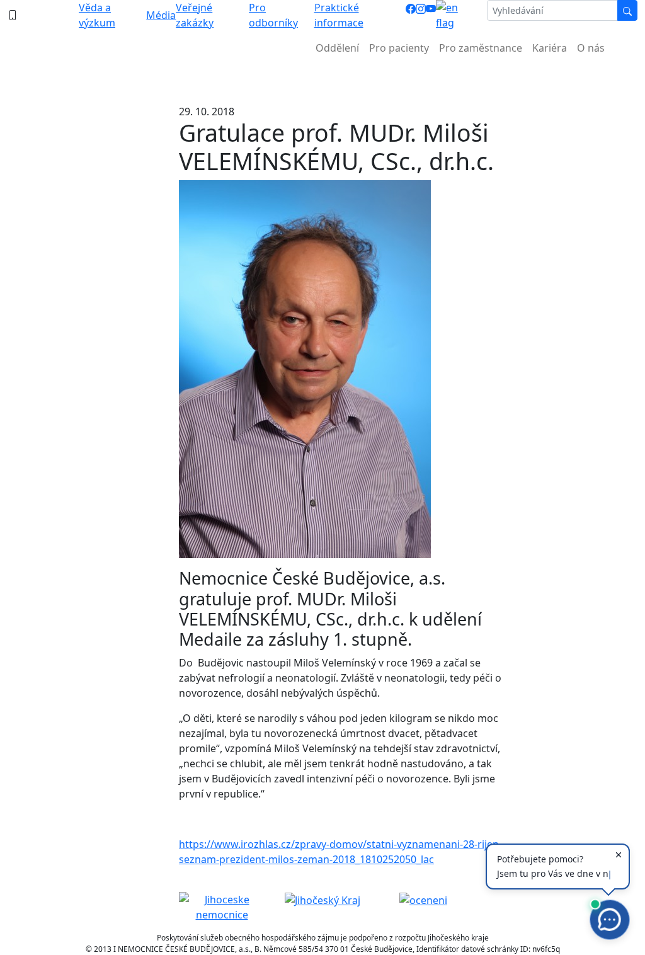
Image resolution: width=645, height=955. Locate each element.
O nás (591, 48)
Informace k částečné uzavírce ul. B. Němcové (322, 79)
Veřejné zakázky (195, 15)
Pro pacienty (399, 48)
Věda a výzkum (97, 15)
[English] (456, 15)
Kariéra (549, 48)
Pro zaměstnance (480, 48)
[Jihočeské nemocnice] (222, 906)
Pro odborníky (273, 15)
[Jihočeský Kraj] (322, 899)
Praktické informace (338, 15)
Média (161, 15)
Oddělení (337, 48)
